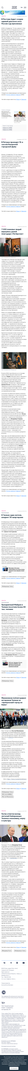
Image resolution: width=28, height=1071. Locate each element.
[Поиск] (2, 7)
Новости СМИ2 (7, 128)
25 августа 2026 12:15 (22, 226)
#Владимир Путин (6, 950)
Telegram (23, 99)
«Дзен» (18, 99)
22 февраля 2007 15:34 (22, 139)
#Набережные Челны (7, 586)
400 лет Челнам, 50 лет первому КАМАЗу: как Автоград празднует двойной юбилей (15, 664)
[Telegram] (10, 962)
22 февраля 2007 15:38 (22, 16)
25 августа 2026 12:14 (22, 511)
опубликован (13, 858)
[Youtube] (23, 962)
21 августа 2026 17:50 (22, 811)
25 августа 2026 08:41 (22, 600)
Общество (3, 16)
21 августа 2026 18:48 (22, 695)
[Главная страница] (15, 7)
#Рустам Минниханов (7, 796)
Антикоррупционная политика (8, 1046)
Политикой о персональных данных (11, 1063)
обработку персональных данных (17, 1062)
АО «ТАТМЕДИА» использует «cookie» (9, 1048)
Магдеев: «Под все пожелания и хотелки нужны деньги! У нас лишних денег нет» (16, 570)
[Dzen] (17, 962)
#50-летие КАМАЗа (7, 794)
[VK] (4, 963)
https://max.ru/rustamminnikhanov (17, 779)
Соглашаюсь (14, 1068)
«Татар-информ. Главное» (13, 94)
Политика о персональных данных (9, 1043)
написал (10, 737)
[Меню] (25, 7)
